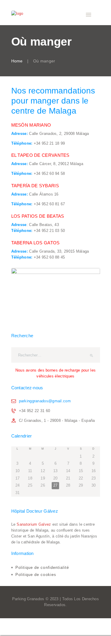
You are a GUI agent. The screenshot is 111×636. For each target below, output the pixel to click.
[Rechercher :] (55, 355)
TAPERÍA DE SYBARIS (35, 185)
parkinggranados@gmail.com (45, 401)
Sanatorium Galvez (34, 524)
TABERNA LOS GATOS (35, 242)
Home (17, 61)
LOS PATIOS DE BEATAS (37, 216)
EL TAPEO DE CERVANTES (40, 155)
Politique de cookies (35, 574)
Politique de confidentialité (42, 567)
